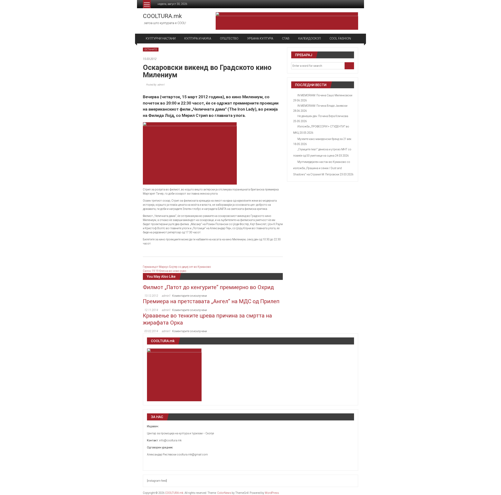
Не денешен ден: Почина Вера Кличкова (322, 116)
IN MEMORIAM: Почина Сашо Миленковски (324, 95)
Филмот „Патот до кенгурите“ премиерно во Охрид (208, 287)
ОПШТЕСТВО (229, 38)
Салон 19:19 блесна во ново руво (164, 270)
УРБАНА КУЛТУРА (260, 38)
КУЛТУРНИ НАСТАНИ (161, 38)
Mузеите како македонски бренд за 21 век (324, 139)
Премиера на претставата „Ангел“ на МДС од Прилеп (211, 301)
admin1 (166, 295)
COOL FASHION (340, 38)
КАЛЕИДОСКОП (309, 38)
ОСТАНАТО (150, 49)
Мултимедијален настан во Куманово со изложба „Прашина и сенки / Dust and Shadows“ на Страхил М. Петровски (321, 168)
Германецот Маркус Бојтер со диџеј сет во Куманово (177, 266)
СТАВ (285, 38)
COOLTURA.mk (162, 16)
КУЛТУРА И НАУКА (197, 38)
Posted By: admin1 (155, 84)
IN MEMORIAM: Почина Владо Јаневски (322, 105)
